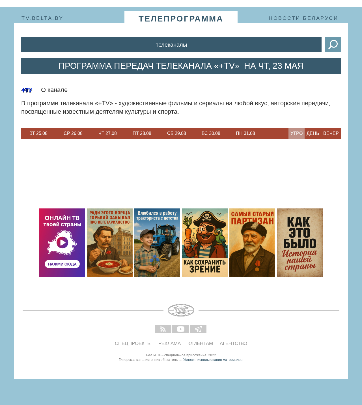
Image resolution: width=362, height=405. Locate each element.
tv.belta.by (42, 18)
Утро (296, 133)
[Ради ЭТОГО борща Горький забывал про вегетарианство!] (110, 242)
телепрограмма (181, 18)
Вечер (331, 133)
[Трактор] (157, 242)
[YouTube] (181, 329)
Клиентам (200, 343)
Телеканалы (171, 45)
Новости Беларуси (303, 18)
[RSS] (163, 329)
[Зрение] (205, 242)
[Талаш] (252, 242)
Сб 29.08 (176, 133)
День (313, 133)
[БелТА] (181, 310)
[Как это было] (300, 242)
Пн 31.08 (245, 133)
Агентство (233, 343)
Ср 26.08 (73, 133)
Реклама (169, 343)
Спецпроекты (133, 343)
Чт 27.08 (107, 133)
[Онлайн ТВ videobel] (62, 242)
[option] (38, 133)
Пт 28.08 (142, 133)
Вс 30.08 (211, 133)
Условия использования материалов (212, 360)
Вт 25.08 (38, 133)
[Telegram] (198, 329)
